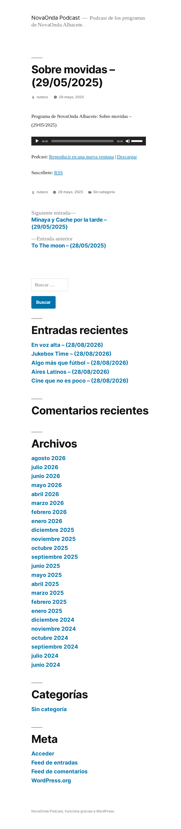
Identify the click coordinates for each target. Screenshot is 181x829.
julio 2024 (44, 655)
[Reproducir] (37, 141)
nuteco (42, 97)
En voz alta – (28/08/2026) (67, 345)
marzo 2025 (47, 592)
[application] (88, 141)
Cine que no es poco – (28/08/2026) (79, 380)
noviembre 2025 (53, 539)
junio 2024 (45, 664)
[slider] (137, 141)
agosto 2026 (48, 458)
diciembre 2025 (52, 530)
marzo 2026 (47, 503)
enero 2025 (46, 611)
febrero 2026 (49, 512)
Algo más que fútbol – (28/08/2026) (79, 362)
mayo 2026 (46, 485)
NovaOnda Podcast (55, 17)
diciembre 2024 (52, 619)
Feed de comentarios (59, 771)
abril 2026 (45, 494)
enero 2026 (46, 521)
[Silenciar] (128, 141)
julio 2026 (44, 467)
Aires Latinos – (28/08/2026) (70, 371)
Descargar (127, 157)
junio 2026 (45, 476)
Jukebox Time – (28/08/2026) (71, 353)
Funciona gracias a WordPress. (90, 811)
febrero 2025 (49, 602)
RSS (58, 173)
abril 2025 (45, 584)
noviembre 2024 (53, 628)
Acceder (42, 753)
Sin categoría (104, 192)
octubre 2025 (49, 548)
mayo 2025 (46, 575)
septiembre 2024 (54, 646)
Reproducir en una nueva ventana (81, 157)
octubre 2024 (49, 637)
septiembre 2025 (54, 556)
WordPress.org (51, 780)
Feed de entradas (54, 762)
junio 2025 (45, 566)
